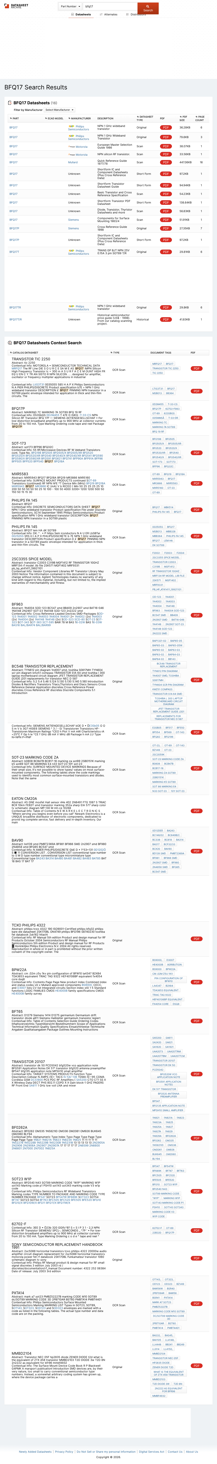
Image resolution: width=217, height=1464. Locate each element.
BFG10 (97, 1200)
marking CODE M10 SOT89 (168, 1311)
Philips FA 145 (161, 511)
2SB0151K (158, 777)
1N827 (169, 1126)
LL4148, (169, 1339)
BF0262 (156, 1140)
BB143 (171, 659)
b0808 (156, 763)
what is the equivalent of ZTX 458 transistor (169, 1373)
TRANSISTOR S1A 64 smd (167, 693)
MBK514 (168, 507)
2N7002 (39, 1148)
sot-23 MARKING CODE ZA (168, 759)
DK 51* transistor (164, 1089)
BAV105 (156, 1339)
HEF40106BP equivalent (167, 999)
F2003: (168, 552)
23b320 (156, 1232)
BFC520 (65, 1200)
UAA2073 (157, 1051)
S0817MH (157, 680)
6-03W (97, 622)
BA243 (40, 858)
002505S (18, 536)
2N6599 (83, 1145)
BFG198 (36, 452)
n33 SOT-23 (159, 791)
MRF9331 (157, 584)
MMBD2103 (158, 1379)
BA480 (59, 858)
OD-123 (156, 596)
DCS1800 (37, 1079)
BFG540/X (58, 455)
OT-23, (156, 745)
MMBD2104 (158, 1353)
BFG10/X (17, 1202)
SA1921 (169, 1046)
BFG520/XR (33, 455)
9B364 (170, 393)
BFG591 (46, 458)
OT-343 (24, 622)
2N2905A (98, 1142)
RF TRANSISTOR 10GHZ (165, 571)
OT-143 (180, 732)
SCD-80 (79, 619)
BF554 (156, 732)
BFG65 (176, 867)
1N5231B (67, 1142)
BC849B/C (174, 835)
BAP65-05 (176, 640)
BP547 (156, 1101)
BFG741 (67, 458)
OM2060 (171, 1154)
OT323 (84, 1197)
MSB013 (157, 393)
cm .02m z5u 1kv (162, 973)
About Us (192, 1451)
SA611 (33, 1085)
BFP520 (28, 461)
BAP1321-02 (159, 640)
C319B (156, 566)
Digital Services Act (151, 1451)
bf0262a (171, 1135)
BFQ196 (168, 736)
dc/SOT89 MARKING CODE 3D (168, 1317)
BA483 (87, 858)
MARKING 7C (159, 422)
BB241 (169, 1344)
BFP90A (78, 458)
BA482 (77, 858)
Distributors (138, 14)
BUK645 (157, 1154)
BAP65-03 (158, 645)
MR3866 (40, 486)
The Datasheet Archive (16, 6)
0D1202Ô (100, 849)
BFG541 (87, 455)
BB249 (180, 1344)
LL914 (155, 1349)
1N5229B (42, 1142)
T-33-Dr (173, 417)
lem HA (168, 540)
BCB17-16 (157, 768)
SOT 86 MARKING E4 (164, 786)
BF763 (44, 1200)
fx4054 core (160, 1003)
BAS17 (156, 844)
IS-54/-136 (70, 1077)
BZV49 (156, 749)
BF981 (156, 857)
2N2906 (17, 1145)
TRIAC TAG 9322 (161, 994)
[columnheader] (25, 118)
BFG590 (98, 455)
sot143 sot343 (173, 1207)
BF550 (180, 727)
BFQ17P (156, 408)
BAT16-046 (178, 619)
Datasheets (83, 14)
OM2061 (157, 1149)
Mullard (73, 162)
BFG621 (57, 458)
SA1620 (156, 1046)
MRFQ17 (17, 368)
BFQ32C (168, 466)
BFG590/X (18, 458)
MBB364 (157, 536)
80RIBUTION (174, 964)
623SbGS (169, 413)
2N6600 (94, 1145)
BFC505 (54, 1200)
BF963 (156, 610)
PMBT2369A (177, 853)
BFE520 (87, 1200)
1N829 (169, 1131)
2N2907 (41, 1145)
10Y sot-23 (177, 791)
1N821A (47, 1139)
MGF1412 (169, 566)
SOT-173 (157, 461)
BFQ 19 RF (158, 431)
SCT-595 (48, 622)
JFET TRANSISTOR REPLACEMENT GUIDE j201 (168, 710)
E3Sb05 (94, 725)
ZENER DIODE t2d (162, 1367)
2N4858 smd (160, 867)
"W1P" (155, 1198)
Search (148, 10)
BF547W (61, 1197)
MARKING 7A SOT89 (163, 427)
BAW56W (157, 1288)
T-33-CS (172, 404)
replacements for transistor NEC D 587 (169, 717)
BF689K (72, 1197)
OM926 (170, 1149)
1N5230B (55, 1142)
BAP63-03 (174, 649)
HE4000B (61, 990)
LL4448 (156, 1344)
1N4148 (39, 619)
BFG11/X (51, 1202)
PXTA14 (168, 1297)
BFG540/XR (73, 455)
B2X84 (169, 985)
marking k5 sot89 (164, 781)
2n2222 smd (159, 633)
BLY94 (156, 1158)
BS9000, (87, 985)
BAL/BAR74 (28, 625)
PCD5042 (157, 1069)
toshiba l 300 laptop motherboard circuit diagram (168, 701)
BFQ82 (156, 736)
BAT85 (96, 858)
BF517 (169, 727)
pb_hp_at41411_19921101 (166, 589)
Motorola (81, 146)
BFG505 (47, 452)
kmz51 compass (162, 689)
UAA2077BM (159, 1056)
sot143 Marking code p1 (168, 1202)
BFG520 (88, 452)
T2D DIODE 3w (160, 1383)
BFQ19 (90, 483)
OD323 (58, 1308)
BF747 (15, 1200)
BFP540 (38, 461)
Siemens (73, 219)
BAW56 (173, 1293)
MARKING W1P (172, 1198)
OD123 (41, 1308)
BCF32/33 (169, 844)
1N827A (156, 1131)
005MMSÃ (158, 417)
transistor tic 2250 (165, 368)
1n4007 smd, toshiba (165, 675)
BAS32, (156, 1335)
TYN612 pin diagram (164, 671)
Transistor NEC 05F (165, 1358)
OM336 (172, 1145)
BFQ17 (169, 363)
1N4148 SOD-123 (162, 628)
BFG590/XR (33, 458)
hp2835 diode (161, 1362)
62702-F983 (172, 408)
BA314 (50, 858)
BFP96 (98, 458)
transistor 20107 (163, 1060)
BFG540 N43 (159, 1189)
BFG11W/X (63, 1202)
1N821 (37, 1139)
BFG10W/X (30, 1202)
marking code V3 (163, 1211)
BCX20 (156, 848)
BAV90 (168, 848)
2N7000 (28, 1148)
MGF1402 (170, 580)
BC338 (156, 839)
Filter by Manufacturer (28, 110)
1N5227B (17, 1142)
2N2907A (53, 1145)
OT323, (29, 1308)
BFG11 (41, 1202)
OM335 (169, 1140)
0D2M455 (52, 415)
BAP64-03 (174, 654)
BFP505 (17, 461)
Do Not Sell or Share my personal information (106, 1451)
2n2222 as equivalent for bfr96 (168, 1390)
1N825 (77, 1139)
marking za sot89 (164, 772)
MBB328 (170, 531)
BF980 (175, 862)
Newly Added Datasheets (35, 1451)
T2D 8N (178, 1383)
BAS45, (169, 1335)
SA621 (169, 1042)
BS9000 (157, 969)
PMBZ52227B (159, 1306)
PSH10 (156, 1207)
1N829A (156, 1135)
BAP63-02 (158, 654)
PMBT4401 (173, 1327)
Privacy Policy (64, 1451)
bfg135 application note (168, 1105)
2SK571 (156, 580)
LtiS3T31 (38, 384)
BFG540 (46, 455)
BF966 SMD (170, 857)
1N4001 (22, 616)
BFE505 (76, 1200)
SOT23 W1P (170, 1184)
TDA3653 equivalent (165, 990)
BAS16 (16, 625)
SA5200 (81, 1079)
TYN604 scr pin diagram (167, 684)
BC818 (168, 839)
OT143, (17, 1308)
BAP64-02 (158, 659)
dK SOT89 (158, 545)
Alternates (110, 14)
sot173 (170, 461)
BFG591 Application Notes (168, 1083)
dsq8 (176, 1003)
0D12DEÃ (157, 830)
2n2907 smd (159, 619)
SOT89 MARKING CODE (165, 1193)
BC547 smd (159, 615)
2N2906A (29, 1145)
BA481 (68, 858)
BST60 (172, 1323)
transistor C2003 (164, 562)
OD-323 (68, 619)
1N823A (67, 1139)
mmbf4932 (158, 1395)
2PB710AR (158, 1323)
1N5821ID (157, 1145)
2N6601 (17, 1148)
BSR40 (171, 1288)
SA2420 (156, 1042)
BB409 (174, 615)
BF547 (41, 1197)
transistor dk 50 (163, 1065)
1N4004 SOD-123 (174, 610)
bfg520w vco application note (168, 1076)
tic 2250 (157, 372)
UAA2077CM (178, 1056)
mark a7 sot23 (161, 1302)
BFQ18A (59, 461)
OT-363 (37, 622)
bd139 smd (159, 853)
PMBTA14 (157, 1327)
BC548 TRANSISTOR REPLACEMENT (168, 665)
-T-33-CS (85, 415)
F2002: (156, 552)
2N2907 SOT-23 (174, 624)
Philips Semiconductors (78, 128)
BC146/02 (158, 835)
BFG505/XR (74, 452)
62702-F (157, 1228)
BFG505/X (59, 452)
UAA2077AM (174, 1051)
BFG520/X (18, 455)
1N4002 (32, 616)
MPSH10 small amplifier (167, 1110)
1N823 (57, 1139)
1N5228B (30, 1142)
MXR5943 (18, 486)
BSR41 (156, 1297)
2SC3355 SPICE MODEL (166, 557)
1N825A (50, 1148)
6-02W (80, 622)
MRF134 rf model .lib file (168, 575)
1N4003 (43, 616)
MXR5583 (171, 483)
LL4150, (168, 1349)
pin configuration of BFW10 (168, 980)
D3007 (21, 987)
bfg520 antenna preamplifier (168, 1095)
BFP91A (89, 458)
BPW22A (170, 969)
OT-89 (156, 413)
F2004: (181, 552)
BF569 (168, 732)
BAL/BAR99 (43, 625)
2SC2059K (158, 754)
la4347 (156, 985)
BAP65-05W (175, 645)
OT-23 (171, 487)
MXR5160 (157, 487)
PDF (166, 127)
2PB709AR (158, 1293)
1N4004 (54, 616)
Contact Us (175, 1451)
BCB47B (168, 763)
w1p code (158, 1216)
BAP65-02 (158, 649)
